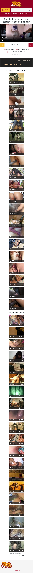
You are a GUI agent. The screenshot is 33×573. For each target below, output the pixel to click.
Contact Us (17, 570)
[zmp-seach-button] (30, 10)
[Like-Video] (2, 45)
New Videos (16, 13)
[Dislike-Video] (31, 45)
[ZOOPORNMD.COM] (16, 4)
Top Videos (8, 13)
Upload (6, 9)
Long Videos (24, 13)
